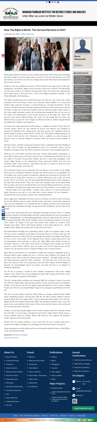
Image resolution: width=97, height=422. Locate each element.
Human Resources (12, 379)
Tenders (15, 415)
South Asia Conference (82, 367)
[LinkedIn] (3, 218)
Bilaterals (32, 357)
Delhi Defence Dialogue (82, 364)
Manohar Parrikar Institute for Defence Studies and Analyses (54, 12)
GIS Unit (9, 405)
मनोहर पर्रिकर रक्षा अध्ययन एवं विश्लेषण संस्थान (42, 16)
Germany (24, 335)
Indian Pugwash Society (83, 408)
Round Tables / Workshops (38, 375)
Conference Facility (12, 360)
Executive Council (12, 375)
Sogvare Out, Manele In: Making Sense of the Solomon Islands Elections (82, 109)
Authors (54, 357)
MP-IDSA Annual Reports (32, 415)
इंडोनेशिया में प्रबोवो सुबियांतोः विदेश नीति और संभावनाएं (81, 118)
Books (54, 360)
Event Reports (33, 368)
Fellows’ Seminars (35, 372)
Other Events (33, 379)
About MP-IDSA (11, 357)
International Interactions (14, 386)
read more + (78, 65)
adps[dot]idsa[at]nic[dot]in (83, 391)
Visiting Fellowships (12, 401)
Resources (45, 415)
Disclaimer (63, 415)
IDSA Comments (27, 34)
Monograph (55, 364)
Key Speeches (33, 386)
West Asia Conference (81, 371)
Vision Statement (12, 398)
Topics (54, 379)
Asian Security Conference (83, 360)
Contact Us (10, 364)
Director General (11, 368)
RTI (21, 415)
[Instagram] (3, 56)
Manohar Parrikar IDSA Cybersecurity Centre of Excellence (60, 399)
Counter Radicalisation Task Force (61, 392)
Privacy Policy (81, 415)
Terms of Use (54, 415)
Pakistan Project (57, 388)
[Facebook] (3, 211)
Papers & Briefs (57, 375)
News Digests (56, 372)
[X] (3, 215)
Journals (54, 368)
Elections (16, 335)
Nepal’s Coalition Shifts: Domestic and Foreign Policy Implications (82, 90)
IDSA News (10, 383)
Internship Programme (13, 390)
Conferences (33, 364)
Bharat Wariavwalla (79, 57)
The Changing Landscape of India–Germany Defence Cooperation (82, 80)
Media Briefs (33, 383)
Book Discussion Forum (36, 360)
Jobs (7, 394)
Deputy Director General (14, 372)
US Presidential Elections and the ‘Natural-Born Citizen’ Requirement (82, 99)
